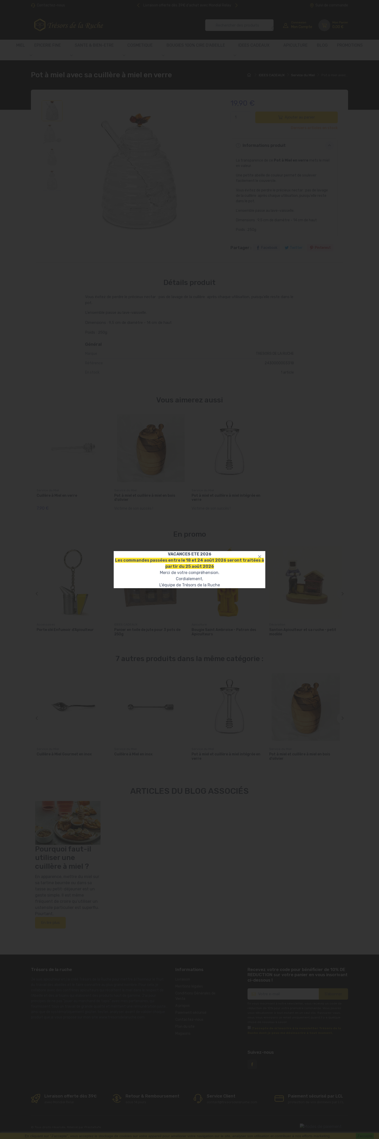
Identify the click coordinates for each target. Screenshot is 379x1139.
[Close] (259, 556)
